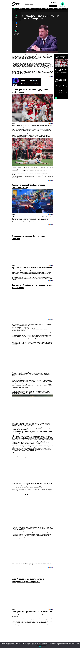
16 (66, 92)
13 (61, 92)
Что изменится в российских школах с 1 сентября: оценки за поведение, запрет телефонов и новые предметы (61, 73)
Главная (14, 10)
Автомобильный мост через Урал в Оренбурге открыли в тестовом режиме (60, 77)
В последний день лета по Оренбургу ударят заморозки (29, 238)
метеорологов (18, 271)
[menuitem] (14, 9)
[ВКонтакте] (16, 23)
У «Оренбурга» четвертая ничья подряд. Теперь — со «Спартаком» (32, 91)
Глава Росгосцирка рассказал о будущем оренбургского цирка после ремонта (28, 583)
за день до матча (27, 126)
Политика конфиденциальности (41, 645)
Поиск (53, 6)
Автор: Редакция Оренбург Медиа (16, 34)
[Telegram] (16, 26)
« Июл (56, 85)
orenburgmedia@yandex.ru (29, 4)
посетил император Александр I (28, 393)
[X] (51, 76)
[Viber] (52, 76)
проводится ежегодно (30, 218)
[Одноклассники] (16, 24)
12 (59, 92)
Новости (17, 10)
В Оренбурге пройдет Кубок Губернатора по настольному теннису (29, 186)
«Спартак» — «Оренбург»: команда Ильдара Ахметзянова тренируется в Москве (61, 80)
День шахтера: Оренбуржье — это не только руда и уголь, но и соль (32, 288)
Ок (40, 646)
